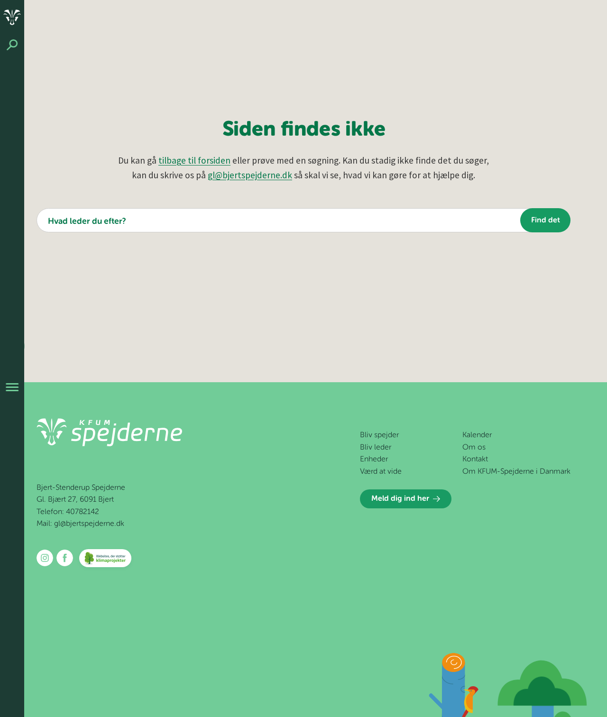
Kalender (477, 435)
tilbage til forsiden (194, 160)
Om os (474, 447)
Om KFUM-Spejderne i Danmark (516, 472)
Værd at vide (381, 472)
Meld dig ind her (400, 499)
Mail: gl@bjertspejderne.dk (80, 524)
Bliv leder (375, 447)
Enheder (374, 459)
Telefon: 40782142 (68, 512)
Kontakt (475, 459)
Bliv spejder (379, 435)
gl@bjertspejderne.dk (250, 175)
